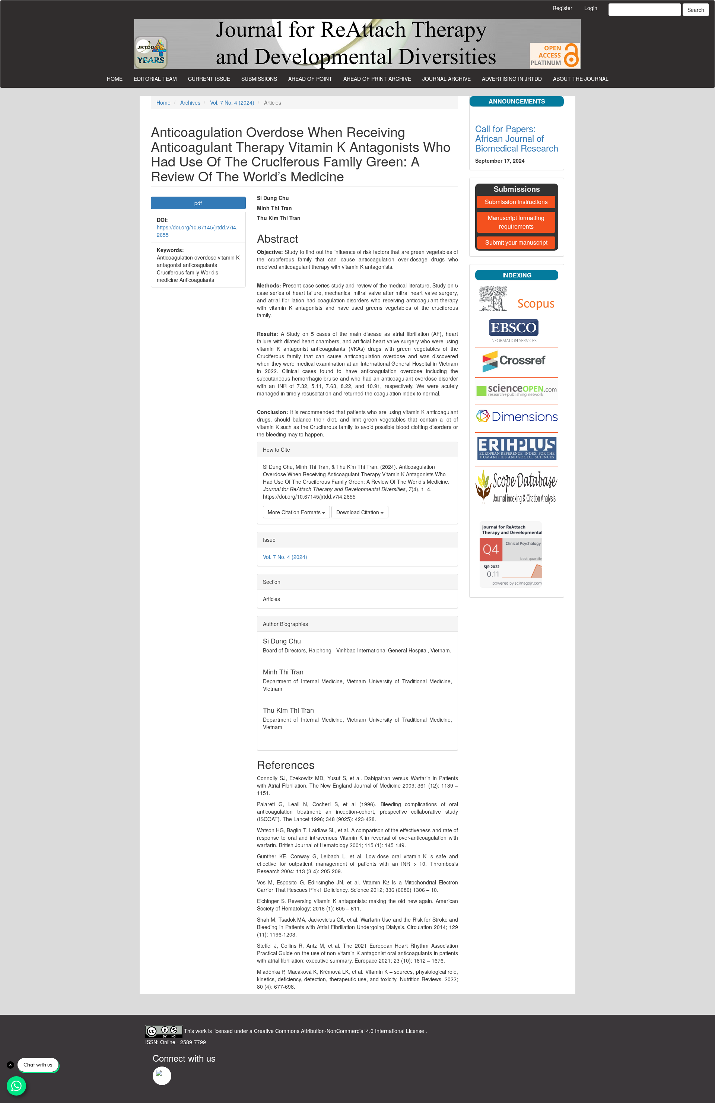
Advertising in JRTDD (512, 78)
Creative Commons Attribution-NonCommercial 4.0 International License (340, 1030)
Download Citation (358, 512)
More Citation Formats (295, 512)
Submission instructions (516, 201)
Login (590, 8)
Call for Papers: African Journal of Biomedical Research (516, 138)
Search (695, 9)
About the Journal (580, 78)
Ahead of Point (310, 78)
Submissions (259, 78)
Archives (190, 102)
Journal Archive (446, 78)
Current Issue (209, 78)
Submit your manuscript (516, 242)
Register (562, 8)
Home (115, 78)
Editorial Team (155, 78)
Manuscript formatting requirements (516, 222)
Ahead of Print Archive (377, 78)
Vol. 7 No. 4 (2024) (232, 102)
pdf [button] (198, 203)
